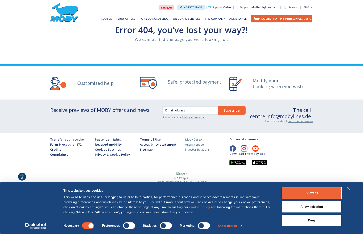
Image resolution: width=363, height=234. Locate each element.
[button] (307, 7)
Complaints (59, 154)
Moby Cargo (193, 139)
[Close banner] (348, 188)
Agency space (193, 7)
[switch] (129, 225)
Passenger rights (108, 139)
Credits (55, 149)
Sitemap (146, 149)
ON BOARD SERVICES (186, 19)
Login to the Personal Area (286, 18)
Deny (312, 220)
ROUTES (106, 19)
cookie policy (199, 207)
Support (221, 7)
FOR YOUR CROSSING (154, 19)
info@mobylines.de (288, 116)
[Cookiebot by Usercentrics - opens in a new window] (35, 226)
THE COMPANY (215, 19)
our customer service (300, 121)
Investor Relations (197, 149)
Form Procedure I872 (66, 144)
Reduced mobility (108, 144)
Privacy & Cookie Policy (112, 154)
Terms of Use (150, 139)
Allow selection (311, 206)
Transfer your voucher (67, 139)
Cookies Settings (108, 149)
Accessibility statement (158, 144)
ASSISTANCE (238, 19)
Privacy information (193, 117)
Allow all (311, 193)
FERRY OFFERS (125, 19)
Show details (227, 226)
